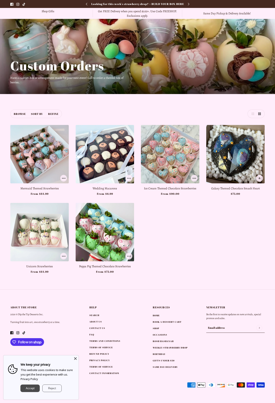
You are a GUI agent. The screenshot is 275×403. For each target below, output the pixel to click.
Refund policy (99, 353)
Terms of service (101, 366)
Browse (20, 114)
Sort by (37, 114)
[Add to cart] (63, 178)
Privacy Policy (29, 379)
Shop (156, 328)
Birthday (159, 354)
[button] (252, 113)
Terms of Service (101, 347)
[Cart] (262, 31)
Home (156, 315)
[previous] (87, 4)
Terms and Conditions (104, 340)
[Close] (75, 358)
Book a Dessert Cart (167, 321)
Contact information (104, 373)
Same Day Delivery (165, 366)
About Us (95, 321)
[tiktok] (24, 4)
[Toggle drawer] (12, 31)
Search (94, 315)
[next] (189, 4)
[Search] (20, 31)
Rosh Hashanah (163, 341)
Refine (53, 114)
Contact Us (97, 328)
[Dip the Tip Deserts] (137, 31)
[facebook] (12, 4)
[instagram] (18, 4)
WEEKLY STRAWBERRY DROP (170, 347)
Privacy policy (99, 360)
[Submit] (259, 328)
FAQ (91, 334)
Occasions (160, 334)
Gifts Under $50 (164, 360)
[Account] (254, 31)
